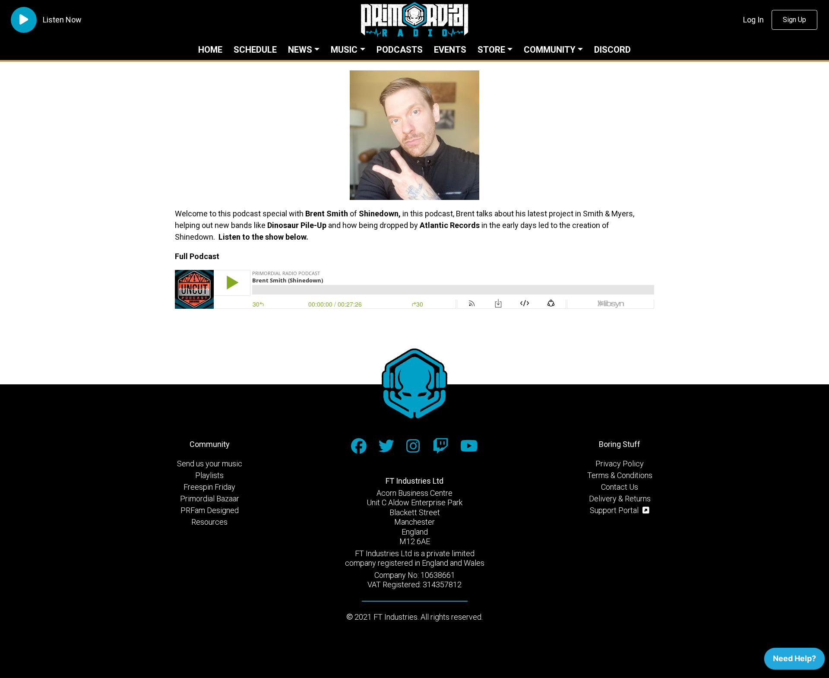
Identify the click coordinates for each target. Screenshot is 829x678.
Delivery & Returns (620, 498)
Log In (753, 19)
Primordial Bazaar (209, 498)
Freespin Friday (209, 486)
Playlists (209, 475)
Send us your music (209, 463)
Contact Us (619, 486)
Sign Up (794, 20)
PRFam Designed (209, 510)
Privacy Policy (619, 463)
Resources (209, 521)
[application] (794, 660)
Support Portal (615, 510)
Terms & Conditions (619, 475)
